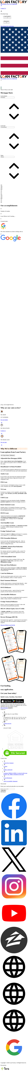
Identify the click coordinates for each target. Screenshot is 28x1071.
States (2, 155)
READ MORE (4, 708)
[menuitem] (7, 17)
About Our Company (9, 763)
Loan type (3, 125)
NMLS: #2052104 (8, 769)
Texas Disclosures (8, 778)
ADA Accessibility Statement (10, 781)
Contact (5, 766)
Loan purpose (4, 96)
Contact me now (7, 723)
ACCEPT (10, 708)
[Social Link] (14, 818)
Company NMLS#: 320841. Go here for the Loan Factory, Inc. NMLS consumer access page (15, 774)
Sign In (2, 26)
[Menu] (1, 80)
